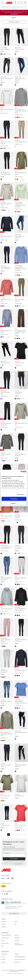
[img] (16, 105)
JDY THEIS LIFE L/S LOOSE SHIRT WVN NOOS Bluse (21, 111)
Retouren (3, 940)
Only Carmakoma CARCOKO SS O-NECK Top (21, 702)
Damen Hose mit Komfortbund (18, 393)
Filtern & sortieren (15, 22)
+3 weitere (22, 584)
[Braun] (19, 117)
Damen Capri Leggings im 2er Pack (20, 578)
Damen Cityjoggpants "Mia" (21, 141)
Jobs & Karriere (4, 954)
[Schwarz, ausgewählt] (1, 54)
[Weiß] (19, 179)
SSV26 (14, 14)
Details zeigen (20, 494)
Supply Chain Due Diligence (19, 959)
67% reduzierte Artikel (15, 12)
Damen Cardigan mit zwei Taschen (20, 173)
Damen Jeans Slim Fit (5, 362)
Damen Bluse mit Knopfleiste (18, 516)
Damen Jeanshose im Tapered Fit (19, 237)
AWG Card (3, 924)
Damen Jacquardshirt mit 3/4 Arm (6, 204)
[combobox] (15, 7)
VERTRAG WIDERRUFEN (6, 935)
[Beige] (4, 306)
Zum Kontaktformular (14, 913)
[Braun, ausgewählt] (15, 338)
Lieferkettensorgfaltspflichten (19, 956)
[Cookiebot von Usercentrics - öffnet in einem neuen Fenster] (20, 472)
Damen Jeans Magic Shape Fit (7, 79)
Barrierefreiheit (17, 962)
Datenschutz (16, 940)
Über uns (3, 956)
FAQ (15, 924)
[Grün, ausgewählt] (15, 211)
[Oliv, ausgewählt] (15, 179)
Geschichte (3, 959)
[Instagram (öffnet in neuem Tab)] (5, 894)
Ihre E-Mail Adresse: (6, 853)
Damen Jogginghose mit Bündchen (6, 640)
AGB (2, 945)
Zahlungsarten (17, 937)
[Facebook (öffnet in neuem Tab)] (2, 894)
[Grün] (4, 148)
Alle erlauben (14, 498)
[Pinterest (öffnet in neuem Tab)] (7, 894)
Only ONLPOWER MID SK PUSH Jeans (6, 578)
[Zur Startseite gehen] (9, 3)
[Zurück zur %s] (2, 17)
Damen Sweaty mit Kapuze (6, 516)
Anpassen (13, 503)
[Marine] (17, 460)
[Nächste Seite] (22, 834)
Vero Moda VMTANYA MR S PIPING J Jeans (21, 640)
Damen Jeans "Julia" (5, 825)
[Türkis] (4, 520)
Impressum (16, 935)
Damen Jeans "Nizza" (19, 49)
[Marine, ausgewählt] (15, 54)
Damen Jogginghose (5, 49)
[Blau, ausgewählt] (1, 84)
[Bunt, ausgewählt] (15, 275)
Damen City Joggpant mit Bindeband (20, 455)
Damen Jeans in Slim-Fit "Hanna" (6, 702)
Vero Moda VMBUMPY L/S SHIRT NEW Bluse (20, 609)
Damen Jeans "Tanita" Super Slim (5, 142)
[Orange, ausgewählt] (1, 520)
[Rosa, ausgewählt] (1, 646)
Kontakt (15, 921)
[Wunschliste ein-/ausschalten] (11, 29)
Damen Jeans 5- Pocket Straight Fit (20, 79)
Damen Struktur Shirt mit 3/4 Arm (7, 110)
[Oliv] (3, 337)
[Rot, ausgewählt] (1, 306)
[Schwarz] (17, 117)
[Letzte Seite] (25, 834)
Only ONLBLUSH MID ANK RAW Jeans (21, 765)
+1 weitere (22, 179)
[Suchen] (2, 7)
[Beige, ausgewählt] (15, 146)
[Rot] (4, 210)
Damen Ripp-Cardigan (20, 670)
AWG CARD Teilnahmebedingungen (18, 944)
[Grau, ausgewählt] (15, 117)
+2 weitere (8, 54)
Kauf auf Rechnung (4, 943)
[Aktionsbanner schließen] (25, 12)
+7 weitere (22, 117)
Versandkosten (21, 970)
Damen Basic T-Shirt (19, 362)
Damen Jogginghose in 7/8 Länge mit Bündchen (6, 547)
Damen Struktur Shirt (5, 795)
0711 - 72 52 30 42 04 (13, 902)
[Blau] (17, 179)
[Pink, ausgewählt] (15, 830)
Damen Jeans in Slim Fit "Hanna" (6, 765)
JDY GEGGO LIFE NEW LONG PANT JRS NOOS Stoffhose (20, 332)
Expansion (3, 962)
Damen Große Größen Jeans (5, 393)
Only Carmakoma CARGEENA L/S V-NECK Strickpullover (20, 205)
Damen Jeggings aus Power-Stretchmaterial (5, 173)
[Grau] (3, 54)
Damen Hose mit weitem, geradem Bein (6, 424)
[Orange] (3, 613)
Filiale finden (3, 926)
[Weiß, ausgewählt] (1, 115)
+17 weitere (22, 615)
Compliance (16, 954)
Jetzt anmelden (14, 858)
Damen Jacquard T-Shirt (20, 825)
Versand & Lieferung (5, 937)
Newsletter (3, 921)
